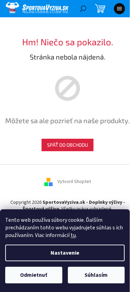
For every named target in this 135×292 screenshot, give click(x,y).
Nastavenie (65, 253)
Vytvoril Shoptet (74, 181)
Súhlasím (96, 275)
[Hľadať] (83, 9)
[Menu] (119, 9)
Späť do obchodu (67, 145)
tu (73, 235)
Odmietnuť (33, 275)
